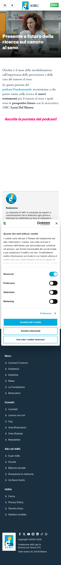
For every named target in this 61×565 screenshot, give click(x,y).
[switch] (53, 283)
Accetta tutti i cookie (30, 322)
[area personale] (12, 5)
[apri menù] (4, 5)
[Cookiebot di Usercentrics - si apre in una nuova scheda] (37, 223)
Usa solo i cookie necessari (30, 339)
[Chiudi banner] (57, 223)
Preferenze (46, 313)
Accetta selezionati (30, 331)
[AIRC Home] (30, 5)
